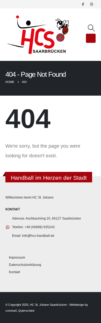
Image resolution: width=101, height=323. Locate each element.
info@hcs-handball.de (38, 235)
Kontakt (14, 272)
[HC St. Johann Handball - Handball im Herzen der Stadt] (38, 34)
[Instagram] (91, 4)
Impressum (17, 257)
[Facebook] (82, 4)
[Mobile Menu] (91, 38)
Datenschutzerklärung (25, 264)
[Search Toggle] (91, 28)
